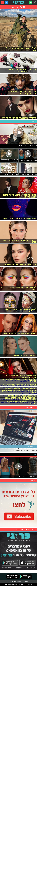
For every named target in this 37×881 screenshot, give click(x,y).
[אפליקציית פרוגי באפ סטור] (12, 576)
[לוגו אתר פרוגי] (18, 2)
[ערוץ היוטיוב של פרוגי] (18, 504)
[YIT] (11, 584)
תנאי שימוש (29, 584)
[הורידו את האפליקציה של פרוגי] (18, 550)
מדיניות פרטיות (21, 584)
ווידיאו (34, 122)
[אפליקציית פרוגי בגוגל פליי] (25, 576)
